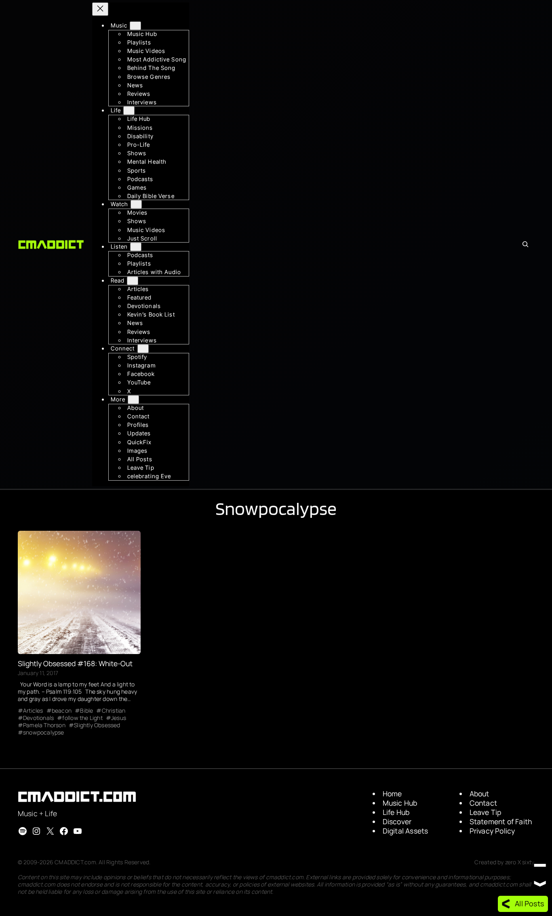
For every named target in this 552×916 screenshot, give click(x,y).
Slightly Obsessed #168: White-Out (75, 664)
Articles (33, 710)
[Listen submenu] (135, 247)
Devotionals (38, 718)
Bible (86, 710)
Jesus (118, 718)
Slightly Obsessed (97, 725)
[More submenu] (133, 399)
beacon (62, 710)
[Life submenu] (129, 111)
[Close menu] (100, 9)
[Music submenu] (135, 25)
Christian (113, 710)
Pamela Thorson (44, 725)
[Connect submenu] (143, 348)
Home (392, 793)
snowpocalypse (43, 732)
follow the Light (82, 718)
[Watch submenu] (136, 205)
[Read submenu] (132, 280)
